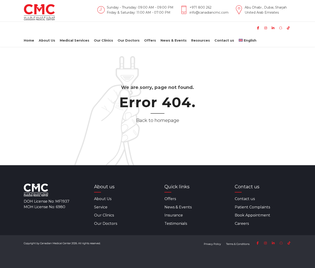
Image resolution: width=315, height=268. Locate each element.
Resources (200, 40)
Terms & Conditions (238, 244)
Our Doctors (129, 40)
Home (29, 40)
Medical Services (74, 40)
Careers (242, 223)
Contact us (224, 40)
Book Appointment (252, 215)
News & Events (173, 40)
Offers (150, 40)
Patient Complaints (252, 207)
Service (100, 207)
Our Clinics (103, 40)
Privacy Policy (212, 244)
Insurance (173, 215)
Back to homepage (157, 120)
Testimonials (175, 223)
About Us (47, 40)
